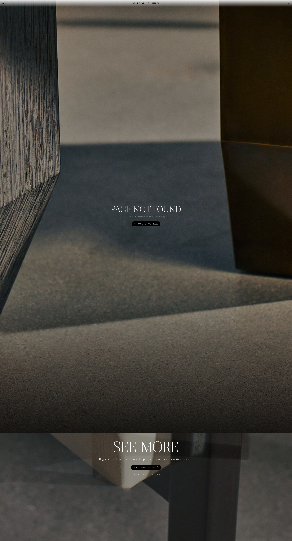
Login (158, 475)
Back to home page (148, 224)
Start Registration (144, 467)
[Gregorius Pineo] (146, 3)
